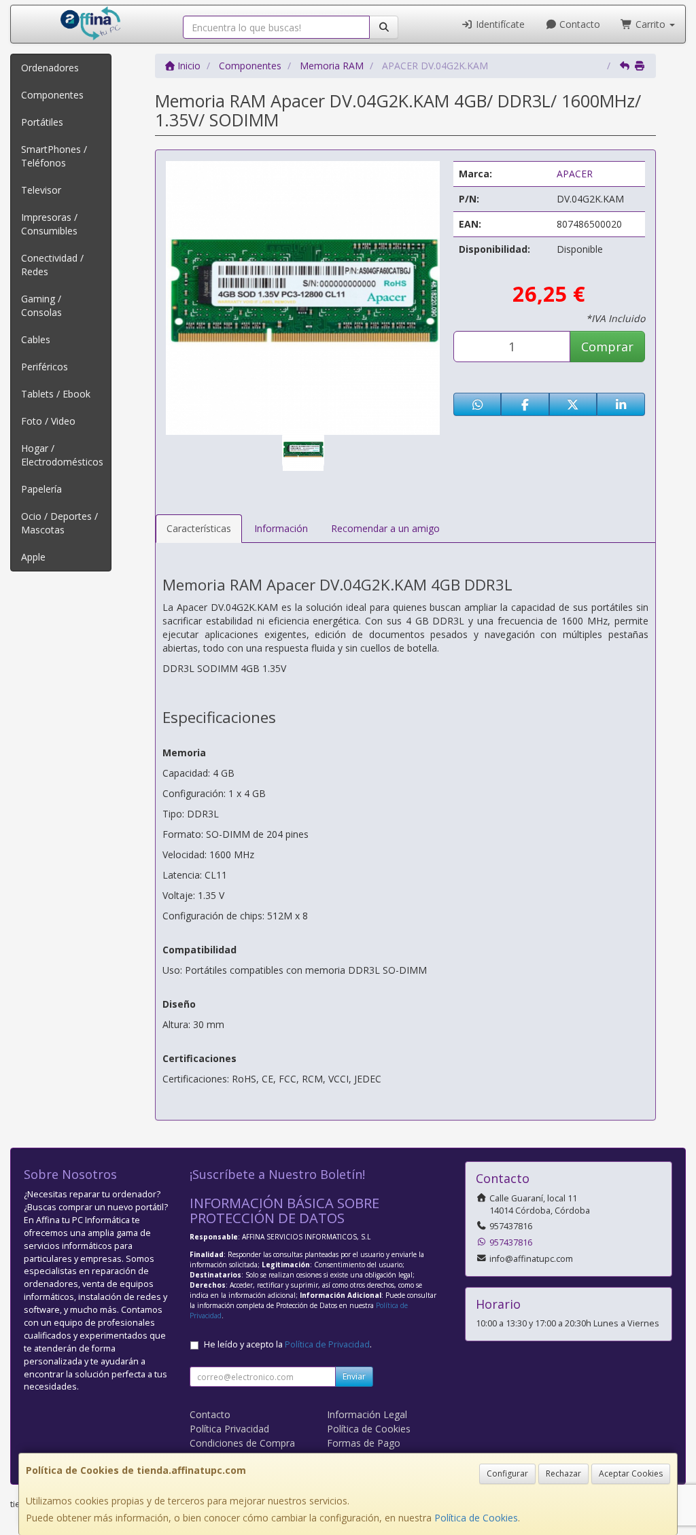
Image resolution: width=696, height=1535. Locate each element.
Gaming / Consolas (41, 305)
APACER (575, 173)
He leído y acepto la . (288, 1344)
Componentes (52, 94)
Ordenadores (50, 67)
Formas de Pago (363, 1442)
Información (281, 528)
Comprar (607, 346)
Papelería (41, 488)
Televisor (41, 189)
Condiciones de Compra (242, 1442)
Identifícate (499, 24)
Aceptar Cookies (631, 1473)
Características (199, 528)
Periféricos (44, 366)
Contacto (578, 24)
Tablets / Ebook (55, 393)
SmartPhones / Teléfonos (54, 156)
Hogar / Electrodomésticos (62, 455)
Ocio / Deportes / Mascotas (59, 523)
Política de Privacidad (327, 1344)
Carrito (650, 24)
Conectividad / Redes (52, 264)
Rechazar (563, 1473)
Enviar (354, 1376)
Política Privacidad (229, 1428)
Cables (35, 339)
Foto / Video (48, 420)
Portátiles (42, 122)
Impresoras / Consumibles (49, 224)
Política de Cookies (476, 1517)
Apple (33, 556)
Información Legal (367, 1414)
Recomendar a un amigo (385, 528)
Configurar (507, 1473)
